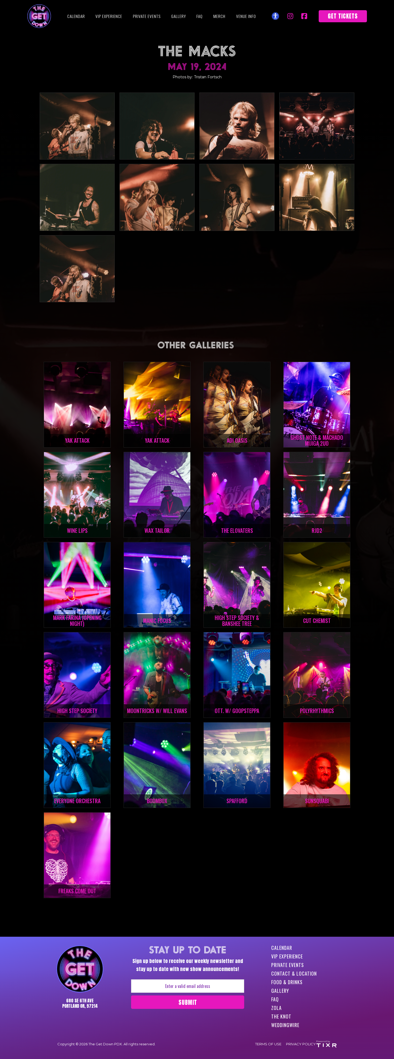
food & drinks (287, 982)
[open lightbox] (77, 126)
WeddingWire (285, 1025)
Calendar (76, 16)
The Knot (281, 1016)
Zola (276, 1008)
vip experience (108, 16)
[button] (246, 16)
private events (147, 16)
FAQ (275, 999)
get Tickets (343, 16)
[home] (39, 16)
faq (199, 16)
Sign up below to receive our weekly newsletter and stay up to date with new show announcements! (187, 959)
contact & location (294, 973)
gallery (178, 16)
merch (219, 16)
